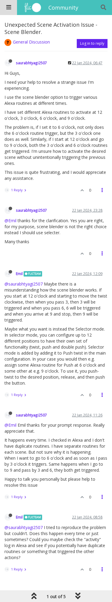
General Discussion (31, 42)
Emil (19, 273)
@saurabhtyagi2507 (23, 284)
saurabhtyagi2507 (31, 62)
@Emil (10, 220)
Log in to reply (92, 43)
